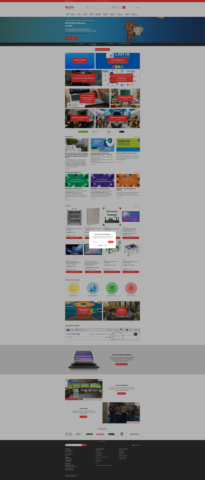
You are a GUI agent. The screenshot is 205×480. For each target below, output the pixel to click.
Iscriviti (110, 242)
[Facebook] (99, 245)
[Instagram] (102, 245)
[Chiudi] (114, 233)
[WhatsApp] (104, 245)
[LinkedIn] (105, 245)
